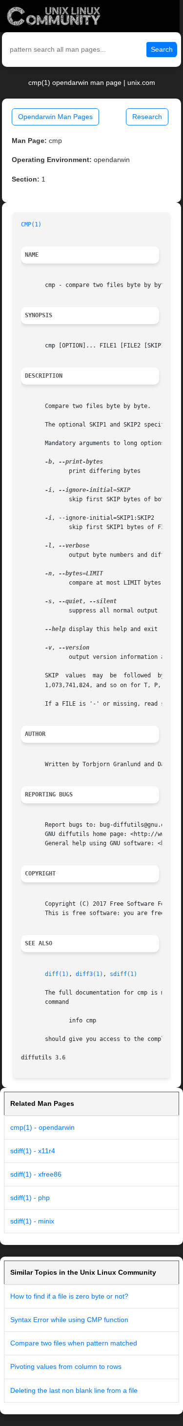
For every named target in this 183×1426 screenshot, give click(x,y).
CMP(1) (31, 224)
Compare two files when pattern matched (73, 1343)
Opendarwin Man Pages (55, 117)
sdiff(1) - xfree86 (35, 1174)
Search (162, 49)
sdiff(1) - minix (32, 1221)
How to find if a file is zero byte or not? (69, 1296)
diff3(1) (89, 974)
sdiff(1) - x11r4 (32, 1151)
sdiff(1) (123, 974)
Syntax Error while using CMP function (69, 1320)
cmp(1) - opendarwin (42, 1127)
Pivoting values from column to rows (66, 1366)
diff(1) (57, 974)
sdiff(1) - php (30, 1198)
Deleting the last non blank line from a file (74, 1390)
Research (147, 117)
